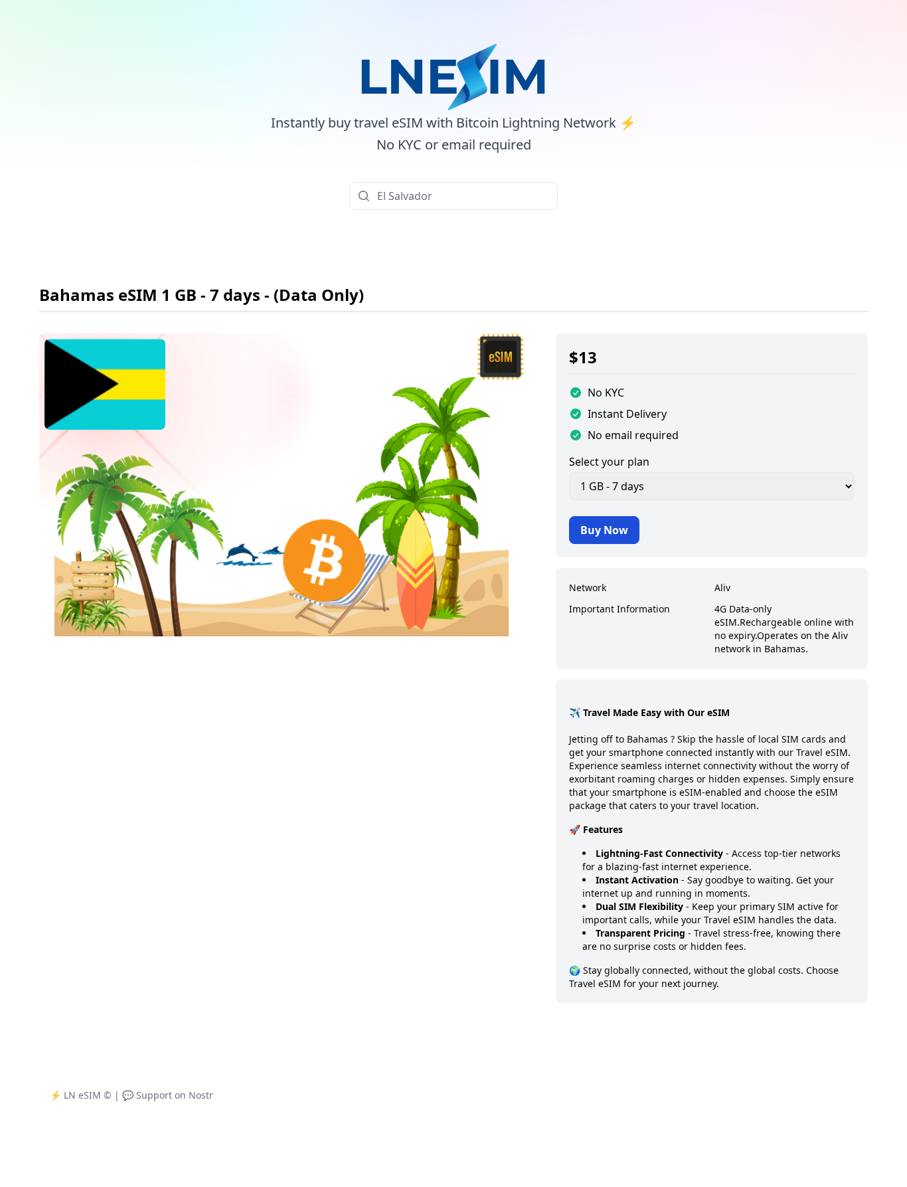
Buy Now (604, 530)
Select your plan (609, 461)
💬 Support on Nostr (167, 1095)
